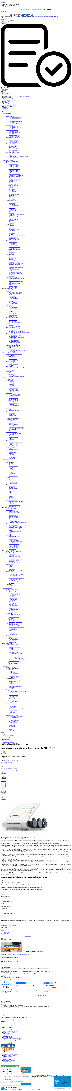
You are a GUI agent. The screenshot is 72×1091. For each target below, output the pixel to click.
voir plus (54, 987)
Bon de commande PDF (8, 1037)
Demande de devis (7, 1036)
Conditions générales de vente (10, 1054)
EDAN (3, 964)
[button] (3, 1088)
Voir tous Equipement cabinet (12, 644)
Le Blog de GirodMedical (9, 1032)
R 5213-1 (49, 1076)
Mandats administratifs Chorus (10, 1031)
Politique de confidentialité (9, 1055)
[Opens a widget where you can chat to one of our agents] (62, 1083)
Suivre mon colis (7, 1059)
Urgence (5, 107)
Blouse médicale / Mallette (9, 105)
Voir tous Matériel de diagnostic (13, 161)
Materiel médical (7, 739)
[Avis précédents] (14, 987)
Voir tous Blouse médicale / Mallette (14, 354)
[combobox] (7, 20)
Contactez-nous (4, 12)
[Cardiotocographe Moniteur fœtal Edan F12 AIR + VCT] (4, 774)
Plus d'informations (5, 932)
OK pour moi (26, 1083)
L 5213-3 (37, 1075)
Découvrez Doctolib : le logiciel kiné (11, 1040)
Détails (2, 834)
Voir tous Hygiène (10, 379)
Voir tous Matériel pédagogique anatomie (15, 289)
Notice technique (4, 933)
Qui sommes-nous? (7, 1029)
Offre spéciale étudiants (8, 1034)
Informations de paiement (9, 1060)
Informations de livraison (8, 1057)
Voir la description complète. (7, 762)
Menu (2, 111)
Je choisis (16, 1083)
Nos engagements (7, 1033)
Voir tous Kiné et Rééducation (13, 508)
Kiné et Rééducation (7, 103)
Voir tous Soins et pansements (12, 418)
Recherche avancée (5, 21)
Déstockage (6, 108)
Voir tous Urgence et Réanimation (13, 551)
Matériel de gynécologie (8, 742)
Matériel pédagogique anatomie (10, 100)
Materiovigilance (7, 1061)
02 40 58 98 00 (4, 11)
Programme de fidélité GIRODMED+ (11, 1063)
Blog (2, 938)
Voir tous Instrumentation (11, 461)
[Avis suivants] (70, 987)
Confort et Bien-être (7, 106)
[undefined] (11, 989)
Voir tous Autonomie (10, 667)
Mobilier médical (7, 97)
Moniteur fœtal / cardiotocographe (10, 743)
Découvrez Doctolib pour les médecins (12, 1038)
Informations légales (7, 1056)
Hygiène (5, 102)
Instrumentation (6, 101)
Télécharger (28, 936)
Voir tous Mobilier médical (12, 114)
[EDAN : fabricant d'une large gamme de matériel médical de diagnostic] (3, 753)
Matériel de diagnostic (8, 98)
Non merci (6, 1083)
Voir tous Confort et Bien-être (12, 589)
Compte (2, 732)
